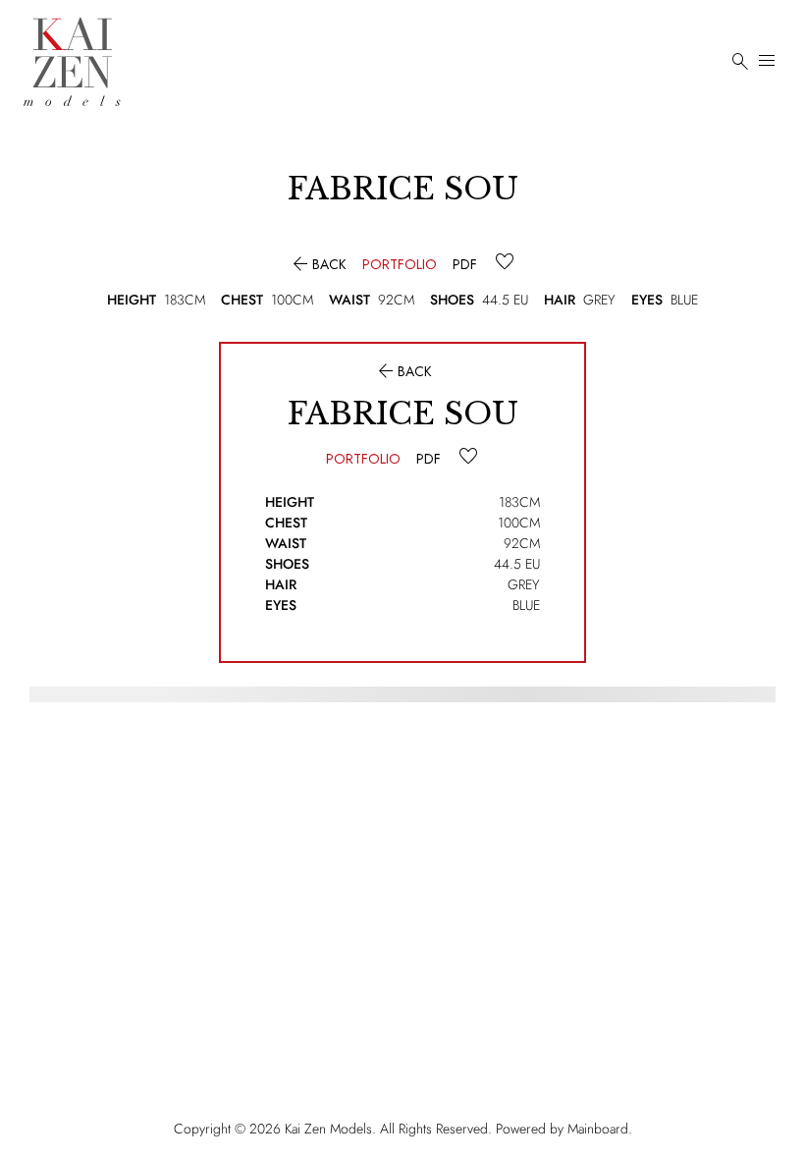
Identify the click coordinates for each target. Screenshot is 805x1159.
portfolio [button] (399, 264)
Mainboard (597, 1128)
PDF (465, 264)
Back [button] (318, 264)
